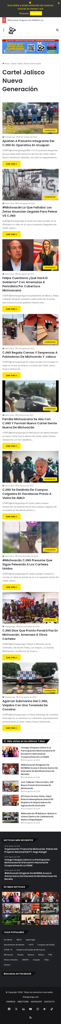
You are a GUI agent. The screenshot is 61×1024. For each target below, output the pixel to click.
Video (46, 960)
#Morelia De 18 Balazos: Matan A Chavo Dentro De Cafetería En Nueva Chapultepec (39, 816)
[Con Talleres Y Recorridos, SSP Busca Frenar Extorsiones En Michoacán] (10, 786)
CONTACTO (49, 1001)
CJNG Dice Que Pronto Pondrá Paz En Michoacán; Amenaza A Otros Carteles (30, 634)
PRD (50, 955)
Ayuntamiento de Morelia (14, 945)
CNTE (31, 945)
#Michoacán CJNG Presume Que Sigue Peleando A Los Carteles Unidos (27, 564)
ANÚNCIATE (36, 1001)
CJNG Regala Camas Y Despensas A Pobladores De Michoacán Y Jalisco (29, 354)
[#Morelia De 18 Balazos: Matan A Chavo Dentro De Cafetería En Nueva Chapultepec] (10, 817)
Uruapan (36, 960)
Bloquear (24, 13)
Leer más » (11, 163)
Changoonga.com (31, 997)
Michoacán (8, 955)
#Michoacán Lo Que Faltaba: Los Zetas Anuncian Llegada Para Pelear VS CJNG (29, 211)
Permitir (36, 13)
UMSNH (25, 960)
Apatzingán (30, 940)
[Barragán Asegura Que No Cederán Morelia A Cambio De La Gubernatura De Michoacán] (50, 920)
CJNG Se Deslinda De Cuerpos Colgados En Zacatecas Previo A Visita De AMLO (26, 494)
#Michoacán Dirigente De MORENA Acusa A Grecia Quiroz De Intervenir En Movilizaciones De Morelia (39, 769)
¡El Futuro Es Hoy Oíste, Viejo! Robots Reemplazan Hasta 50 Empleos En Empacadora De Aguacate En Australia (37, 801)
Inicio (6, 63)
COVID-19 (8, 950)
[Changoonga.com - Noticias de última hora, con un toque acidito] (11, 29)
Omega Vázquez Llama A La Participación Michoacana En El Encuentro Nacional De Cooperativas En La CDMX (38, 752)
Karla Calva (9, 203)
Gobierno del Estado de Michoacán (30, 950)
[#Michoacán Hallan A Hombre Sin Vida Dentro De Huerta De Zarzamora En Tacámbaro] (11, 920)
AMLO (19, 940)
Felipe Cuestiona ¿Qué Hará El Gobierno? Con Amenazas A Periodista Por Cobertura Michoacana (25, 284)
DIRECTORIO (23, 1001)
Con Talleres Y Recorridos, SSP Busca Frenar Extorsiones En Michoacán (37, 785)
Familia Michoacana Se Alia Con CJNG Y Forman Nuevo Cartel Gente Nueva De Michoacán (29, 423)
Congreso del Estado (46, 945)
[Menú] (3, 31)
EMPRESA (10, 1001)
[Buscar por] (57, 31)
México (41, 955)
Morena (31, 955)
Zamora (7, 965)
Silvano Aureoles (11, 960)
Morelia (20, 955)
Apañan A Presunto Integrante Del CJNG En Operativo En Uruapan (28, 143)
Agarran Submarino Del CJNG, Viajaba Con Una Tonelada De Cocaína (25, 705)
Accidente (8, 940)
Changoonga (10, 137)
